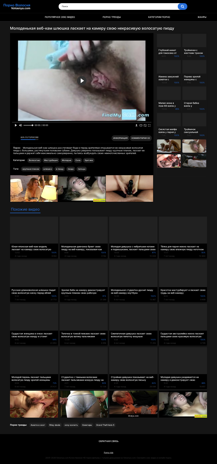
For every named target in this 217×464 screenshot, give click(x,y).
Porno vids (108, 452)
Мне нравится (13, 138)
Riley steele (54, 425)
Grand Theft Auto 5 (105, 425)
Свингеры (87, 425)
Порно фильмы (14, 17)
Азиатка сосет (38, 425)
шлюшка (47, 169)
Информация (120, 138)
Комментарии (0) (141, 138)
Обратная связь (109, 441)
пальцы (81, 169)
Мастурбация (51, 160)
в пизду (60, 169)
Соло (77, 160)
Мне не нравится (17, 138)
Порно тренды (112, 17)
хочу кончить (71, 425)
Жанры (202, 17)
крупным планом (31, 169)
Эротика (89, 160)
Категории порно (159, 17)
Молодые (66, 160)
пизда (71, 169)
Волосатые (34, 160)
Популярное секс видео (60, 17)
